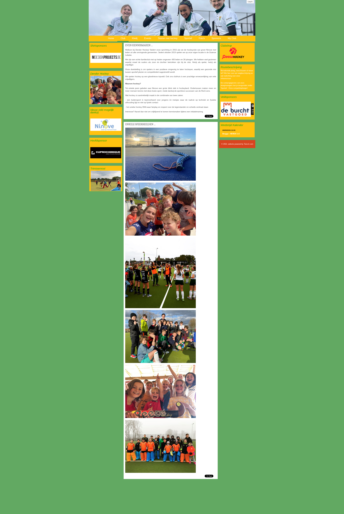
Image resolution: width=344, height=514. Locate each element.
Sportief (188, 38)
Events (147, 38)
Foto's (202, 38)
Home (111, 38)
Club (123, 38)
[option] (105, 58)
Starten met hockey (168, 38)
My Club (232, 38)
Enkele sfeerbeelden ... (140, 124)
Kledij (134, 38)
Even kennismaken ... (139, 45)
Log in (250, 1)
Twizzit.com (248, 144)
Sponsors (216, 38)
